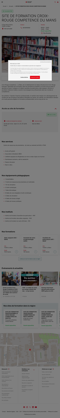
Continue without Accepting (45, 61)
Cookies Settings (24, 77)
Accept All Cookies (35, 77)
